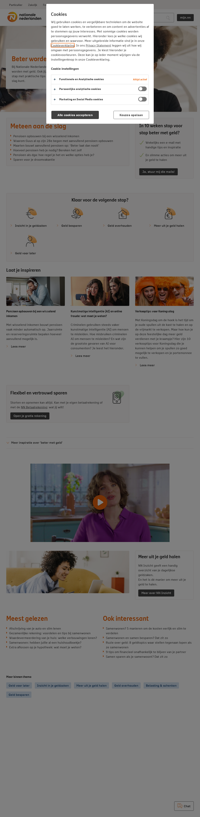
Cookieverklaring (62, 45)
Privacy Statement (98, 45)
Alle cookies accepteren (75, 115)
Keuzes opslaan (131, 115)
